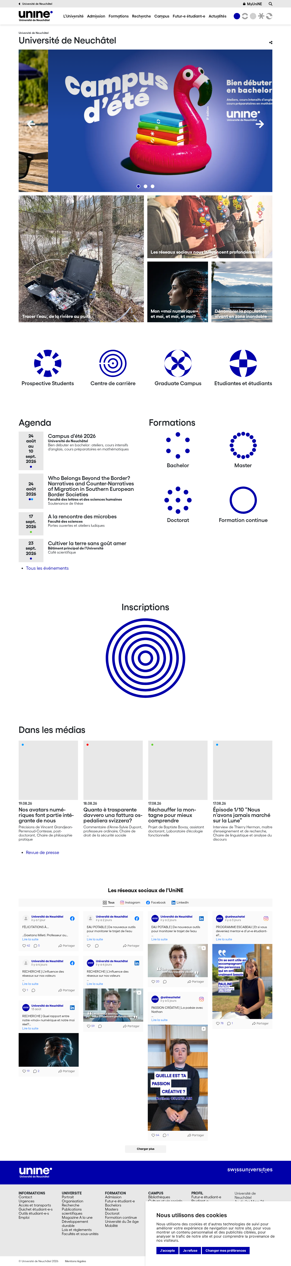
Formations (119, 16)
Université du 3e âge (122, 1221)
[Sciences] (252, 16)
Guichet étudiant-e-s (36, 1209)
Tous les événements (47, 568)
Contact (25, 1197)
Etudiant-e (199, 1201)
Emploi (24, 1217)
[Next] (260, 124)
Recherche (141, 16)
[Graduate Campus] (178, 365)
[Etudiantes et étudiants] (243, 365)
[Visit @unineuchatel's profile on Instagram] (220, 918)
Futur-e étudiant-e (189, 16)
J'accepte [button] (167, 1250)
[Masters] (243, 447)
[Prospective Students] (48, 365)
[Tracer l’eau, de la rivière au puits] (81, 258)
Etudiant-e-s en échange (144, 650)
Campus (161, 16)
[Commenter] (95, 946)
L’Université (73, 16)
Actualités (217, 16)
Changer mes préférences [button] (226, 1250)
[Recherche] (270, 4)
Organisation (72, 1201)
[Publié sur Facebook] (72, 918)
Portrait (68, 1197)
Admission (96, 16)
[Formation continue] (243, 501)
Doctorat (112, 1213)
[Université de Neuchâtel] (36, 16)
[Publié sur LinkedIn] (201, 918)
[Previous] (31, 124)
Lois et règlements (77, 1230)
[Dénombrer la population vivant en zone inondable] (241, 292)
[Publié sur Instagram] (266, 918)
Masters (111, 1209)
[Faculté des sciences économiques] (268, 16)
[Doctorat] (178, 501)
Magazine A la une (77, 1217)
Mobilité (111, 1226)
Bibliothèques (159, 1197)
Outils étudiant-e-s (34, 1213)
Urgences (26, 1201)
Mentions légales (75, 1261)
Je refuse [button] (190, 1250)
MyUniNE (254, 4)
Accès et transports (35, 1205)
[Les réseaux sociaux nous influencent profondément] (210, 226)
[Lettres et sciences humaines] (244, 16)
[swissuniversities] (250, 1170)
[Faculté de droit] (260, 16)
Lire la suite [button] (30, 939)
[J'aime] (89, 946)
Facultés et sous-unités (80, 1234)
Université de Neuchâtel (37, 3)
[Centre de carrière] (113, 365)
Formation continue (121, 1217)
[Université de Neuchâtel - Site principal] (36, 1172)
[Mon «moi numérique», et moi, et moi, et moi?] (177, 292)
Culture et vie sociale (165, 1201)
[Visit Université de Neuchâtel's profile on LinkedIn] (156, 918)
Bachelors (113, 1205)
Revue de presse (42, 852)
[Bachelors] (178, 447)
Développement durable (75, 1223)
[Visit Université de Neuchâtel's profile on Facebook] (26, 918)
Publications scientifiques (72, 1211)
